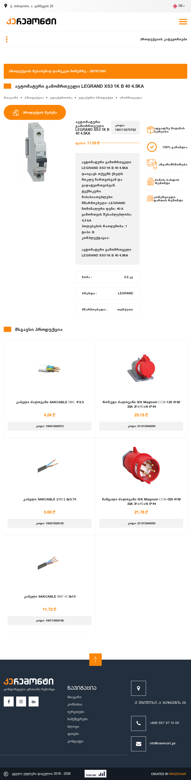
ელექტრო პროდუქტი (95, 97)
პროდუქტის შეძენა (40, 112)
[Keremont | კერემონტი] (28, 682)
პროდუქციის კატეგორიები (163, 39)
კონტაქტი (75, 741)
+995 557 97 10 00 (164, 723)
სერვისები (75, 712)
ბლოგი (73, 726)
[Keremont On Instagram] (21, 701)
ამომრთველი (130, 97)
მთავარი (11, 97)
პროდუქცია (34, 97)
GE (181, 6)
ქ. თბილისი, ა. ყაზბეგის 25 (160, 703)
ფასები (73, 734)
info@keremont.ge (162, 743)
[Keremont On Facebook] (9, 701)
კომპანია (74, 704)
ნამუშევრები (77, 719)
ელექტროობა (61, 97)
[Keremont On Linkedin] (33, 701)
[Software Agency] (168, 774)
